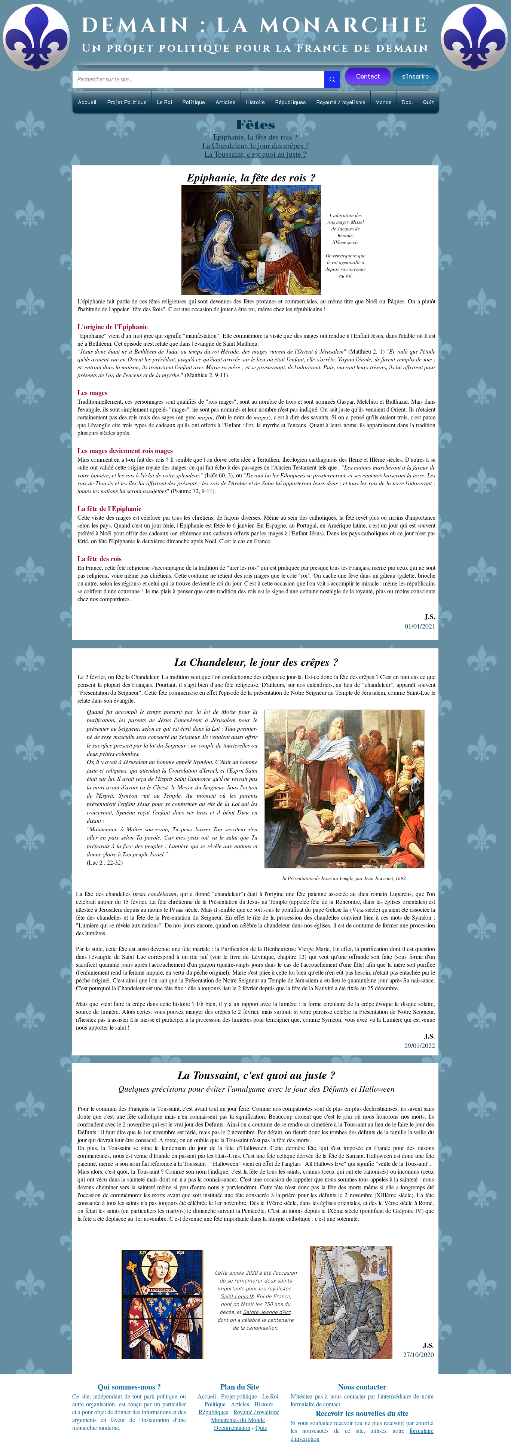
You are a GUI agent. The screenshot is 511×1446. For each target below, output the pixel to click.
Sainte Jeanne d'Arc (267, 1312)
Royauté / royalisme (256, 1412)
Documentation (232, 1427)
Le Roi (270, 1396)
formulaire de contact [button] (315, 1404)
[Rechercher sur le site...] (332, 79)
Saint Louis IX (237, 1296)
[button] (415, 76)
